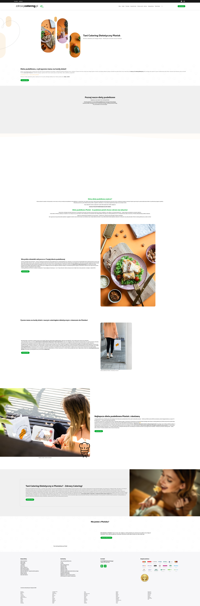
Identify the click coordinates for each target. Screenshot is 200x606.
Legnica (53, 601)
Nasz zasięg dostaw (65, 564)
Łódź (85, 591)
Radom (117, 591)
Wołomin (149, 594)
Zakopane (149, 597)
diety (65, 76)
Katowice (53, 595)
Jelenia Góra (54, 593)
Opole (85, 597)
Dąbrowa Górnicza (23, 597)
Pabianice (85, 599)
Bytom (22, 593)
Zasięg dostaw (151, 6)
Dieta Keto (23, 566)
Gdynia (22, 600)
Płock (85, 601)
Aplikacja (20, 1)
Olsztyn (85, 596)
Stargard (117, 598)
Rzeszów (117, 594)
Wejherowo (149, 592)
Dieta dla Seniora (24, 574)
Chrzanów (22, 595)
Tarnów (117, 601)
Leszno (53, 602)
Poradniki (16, 1)
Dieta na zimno (24, 572)
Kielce (53, 596)
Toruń (117, 602)
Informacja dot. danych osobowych (68, 576)
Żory (148, 599)
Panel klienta (157, 6)
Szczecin (117, 599)
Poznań (85, 602)
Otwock (85, 598)
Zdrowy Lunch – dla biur (142, 6)
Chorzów (22, 594)
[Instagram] (184, 1)
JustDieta (23, 564)
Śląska (117, 592)
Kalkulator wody (64, 569)
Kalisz (53, 594)
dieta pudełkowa (100, 102)
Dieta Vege (23, 562)
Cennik (123, 6)
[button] (162, 6)
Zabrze (149, 596)
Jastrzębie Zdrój (54, 591)
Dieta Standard (24, 561)
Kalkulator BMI (64, 566)
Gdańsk (22, 599)
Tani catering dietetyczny (66, 561)
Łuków (85, 592)
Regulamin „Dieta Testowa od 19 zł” (68, 574)
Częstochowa (23, 596)
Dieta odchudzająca (25, 569)
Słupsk (117, 596)
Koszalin (53, 598)
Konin (53, 597)
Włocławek (149, 593)
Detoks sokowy (24, 573)
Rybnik (117, 593)
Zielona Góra (150, 598)
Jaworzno (53, 592)
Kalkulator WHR (64, 568)
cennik (68, 76)
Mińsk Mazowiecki (87, 593)
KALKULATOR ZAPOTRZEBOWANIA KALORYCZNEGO (100, 206)
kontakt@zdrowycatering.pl (107, 561)
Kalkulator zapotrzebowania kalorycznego (69, 571)
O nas (62, 562)
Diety (120, 6)
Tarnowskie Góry (118, 600)
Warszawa (149, 591)
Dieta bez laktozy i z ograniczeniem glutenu (30, 571)
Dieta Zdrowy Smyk (25, 568)
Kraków (53, 599)
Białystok (22, 591)
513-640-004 (107, 562)
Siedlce (117, 595)
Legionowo (54, 600)
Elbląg (21, 598)
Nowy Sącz (86, 595)
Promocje (127, 6)
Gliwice (22, 601)
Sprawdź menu (133, 6)
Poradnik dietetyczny (65, 572)
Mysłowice (85, 594)
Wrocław (149, 595)
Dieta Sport (23, 563)
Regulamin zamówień (65, 573)
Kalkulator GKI (63, 567)
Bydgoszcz (22, 592)
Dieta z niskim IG (24, 567)
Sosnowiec (117, 597)
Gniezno (22, 602)
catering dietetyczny (139, 71)
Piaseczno (85, 600)
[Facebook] (181, 1)
